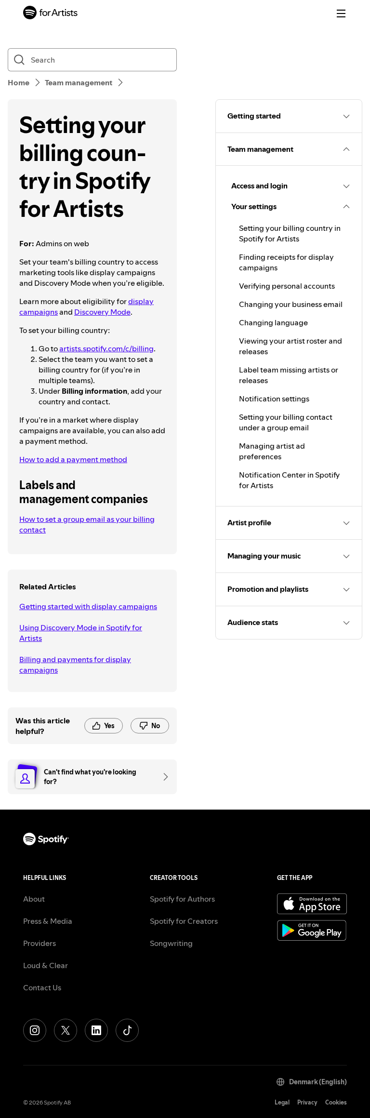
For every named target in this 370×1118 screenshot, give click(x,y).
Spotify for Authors (182, 898)
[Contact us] (162, 776)
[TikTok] (127, 1030)
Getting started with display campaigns (88, 606)
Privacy (307, 1102)
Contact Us (42, 987)
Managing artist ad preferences (272, 451)
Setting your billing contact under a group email (285, 422)
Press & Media (47, 921)
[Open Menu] (341, 13)
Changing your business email (291, 304)
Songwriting (171, 943)
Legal (282, 1102)
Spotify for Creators (184, 921)
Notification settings (274, 398)
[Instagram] (34, 1030)
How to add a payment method (73, 459)
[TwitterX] (65, 1030)
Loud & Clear (45, 965)
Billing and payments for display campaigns (75, 664)
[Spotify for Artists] (50, 14)
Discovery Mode (102, 311)
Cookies (336, 1102)
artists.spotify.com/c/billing (106, 348)
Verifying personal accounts (287, 285)
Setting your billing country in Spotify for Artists (290, 233)
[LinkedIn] (96, 1030)
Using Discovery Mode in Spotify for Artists (80, 632)
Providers (39, 943)
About (34, 898)
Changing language (273, 322)
